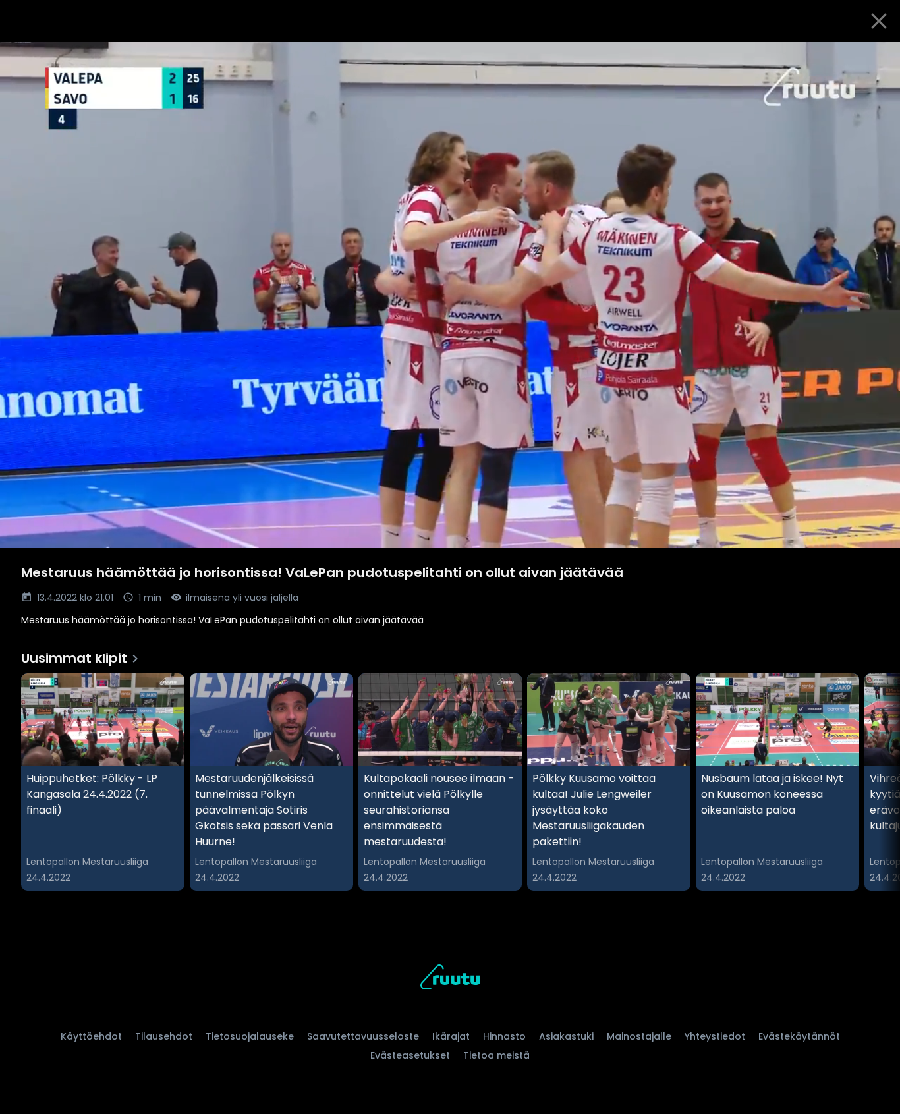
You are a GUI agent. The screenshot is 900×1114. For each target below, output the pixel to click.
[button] (450, 295)
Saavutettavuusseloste (363, 1036)
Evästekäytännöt (799, 1036)
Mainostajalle (639, 1036)
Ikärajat (451, 1036)
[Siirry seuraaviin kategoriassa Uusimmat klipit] (879, 782)
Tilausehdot (163, 1036)
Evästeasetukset (410, 1055)
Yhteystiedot (715, 1036)
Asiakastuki (566, 1036)
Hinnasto (504, 1036)
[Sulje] (879, 21)
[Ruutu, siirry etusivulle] (450, 979)
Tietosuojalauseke (250, 1036)
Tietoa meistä (496, 1055)
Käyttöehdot (91, 1036)
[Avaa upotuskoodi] (875, 57)
